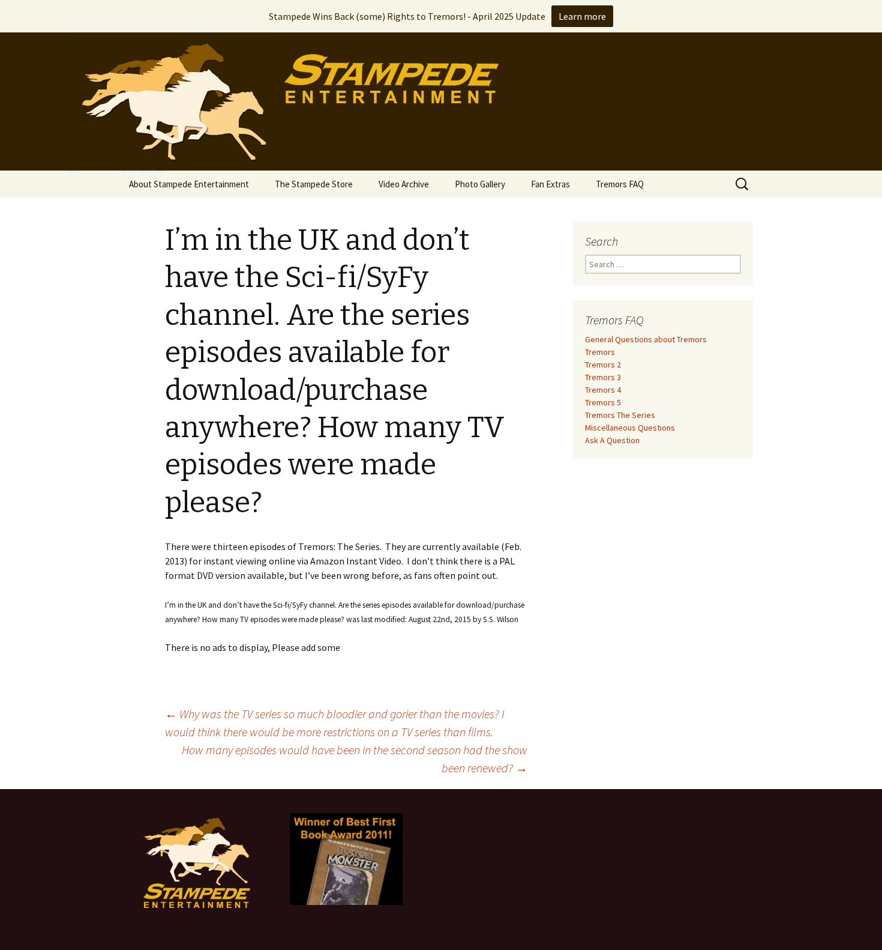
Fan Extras (550, 184)
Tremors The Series (620, 415)
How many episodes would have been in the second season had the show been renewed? (354, 758)
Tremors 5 (603, 402)
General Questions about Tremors (646, 339)
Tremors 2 (603, 364)
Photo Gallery (480, 184)
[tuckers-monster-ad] (346, 858)
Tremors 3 (603, 377)
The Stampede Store (314, 184)
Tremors (600, 351)
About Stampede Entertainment (189, 184)
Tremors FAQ (620, 184)
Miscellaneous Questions (630, 427)
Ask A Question (612, 440)
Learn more (582, 16)
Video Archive (404, 184)
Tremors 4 (603, 389)
